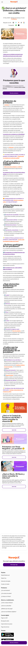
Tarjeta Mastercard (5, 575)
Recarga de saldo (5, 620)
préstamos (8, 85)
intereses (11, 147)
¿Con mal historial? (5, 590)
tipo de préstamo (17, 330)
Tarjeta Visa (3, 578)
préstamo (7, 104)
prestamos (14, 19)
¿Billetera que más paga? (7, 608)
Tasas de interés (9, 375)
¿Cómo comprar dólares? (7, 602)
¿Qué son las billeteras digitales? (8, 611)
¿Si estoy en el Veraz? (6, 596)
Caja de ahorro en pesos (6, 623)
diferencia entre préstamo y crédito (12, 166)
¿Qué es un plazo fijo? (6, 605)
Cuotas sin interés (5, 584)
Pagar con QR (4, 617)
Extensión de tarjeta (5, 581)
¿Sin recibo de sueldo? (6, 593)
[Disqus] (14, 510)
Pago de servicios (5, 626)
